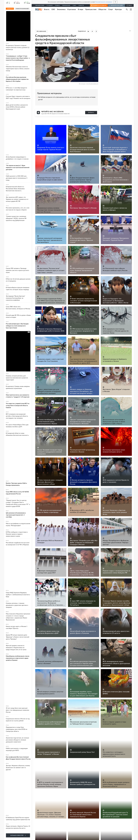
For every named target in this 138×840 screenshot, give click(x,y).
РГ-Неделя (50, 5)
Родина (57, 5)
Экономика (61, 9)
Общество (102, 9)
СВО (53, 9)
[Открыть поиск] (127, 9)
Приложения (66, 5)
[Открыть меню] (131, 9)
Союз (74, 5)
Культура (118, 9)
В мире (80, 9)
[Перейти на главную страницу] (38, 9)
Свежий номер (39, 5)
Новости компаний (22, 8)
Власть (46, 9)
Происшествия (90, 9)
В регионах (71, 9)
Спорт (110, 9)
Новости (81, 5)
